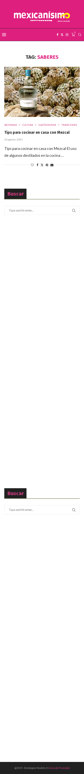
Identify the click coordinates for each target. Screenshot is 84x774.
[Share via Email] (51, 165)
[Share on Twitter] (42, 165)
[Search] (80, 34)
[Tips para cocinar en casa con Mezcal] (42, 92)
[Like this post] (32, 165)
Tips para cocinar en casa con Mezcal (37, 132)
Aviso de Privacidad (59, 767)
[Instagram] (67, 34)
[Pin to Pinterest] (47, 165)
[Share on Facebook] (37, 165)
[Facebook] (57, 34)
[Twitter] (62, 34)
